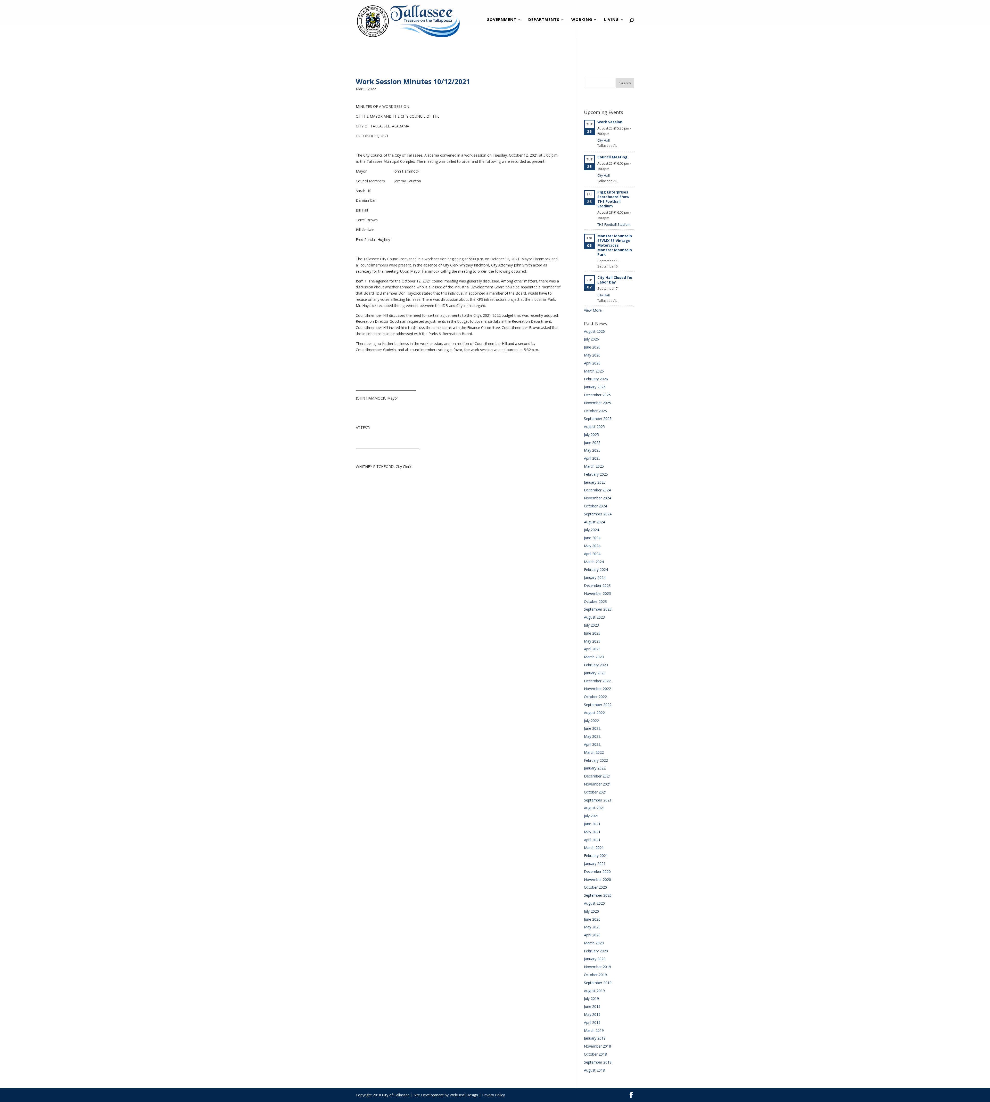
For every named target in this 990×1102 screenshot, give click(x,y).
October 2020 (595, 887)
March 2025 (594, 466)
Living (611, 20)
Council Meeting (612, 157)
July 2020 (591, 911)
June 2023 (592, 633)
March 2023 (594, 656)
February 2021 (596, 855)
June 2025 (592, 442)
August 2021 (594, 807)
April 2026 (592, 363)
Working (581, 20)
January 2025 (595, 482)
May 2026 (592, 355)
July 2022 (591, 720)
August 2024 (594, 522)
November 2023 (597, 593)
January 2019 (595, 1038)
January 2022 (595, 768)
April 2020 (592, 935)
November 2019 (597, 966)
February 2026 (596, 378)
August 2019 (594, 990)
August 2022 (594, 712)
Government (501, 20)
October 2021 (595, 792)
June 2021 (592, 823)
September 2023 (598, 609)
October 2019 (595, 974)
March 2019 (594, 1030)
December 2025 (597, 394)
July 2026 (591, 339)
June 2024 (592, 537)
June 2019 (592, 1006)
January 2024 (595, 577)
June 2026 (592, 347)
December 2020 (597, 871)
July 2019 (591, 998)
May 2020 (592, 927)
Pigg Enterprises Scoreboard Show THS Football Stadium (613, 199)
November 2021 (597, 784)
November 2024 (597, 498)
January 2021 (595, 863)
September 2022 (598, 704)
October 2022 (595, 696)
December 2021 (597, 776)
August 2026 (594, 331)
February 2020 (596, 951)
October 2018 (595, 1054)
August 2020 (594, 903)
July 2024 (591, 529)
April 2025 (592, 458)
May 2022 (592, 736)
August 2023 (594, 617)
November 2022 (597, 688)
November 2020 (597, 879)
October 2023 (595, 601)
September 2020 (598, 895)
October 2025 (595, 410)
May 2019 (592, 1014)
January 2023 (595, 672)
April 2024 (592, 553)
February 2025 (596, 474)
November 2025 (597, 402)
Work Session (609, 121)
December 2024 (597, 490)
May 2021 (592, 831)
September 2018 (598, 1062)
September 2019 (598, 982)
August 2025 (594, 426)
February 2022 (596, 760)
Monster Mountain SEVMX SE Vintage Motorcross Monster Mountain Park (614, 245)
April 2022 (592, 744)
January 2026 (595, 386)
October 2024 (595, 506)
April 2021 (592, 839)
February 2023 (596, 664)
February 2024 (596, 569)
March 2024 (594, 561)
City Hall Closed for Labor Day (615, 280)
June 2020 (592, 919)
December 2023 (597, 585)
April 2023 (592, 648)
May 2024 (592, 545)
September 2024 (598, 514)
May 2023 (592, 641)
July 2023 (591, 625)
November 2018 (597, 1046)
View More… (594, 310)
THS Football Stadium (613, 224)
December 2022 (597, 680)
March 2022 (594, 752)
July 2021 (591, 815)
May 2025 (592, 450)
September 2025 (598, 418)
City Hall (603, 140)
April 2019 (592, 1022)
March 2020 (594, 943)
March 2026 (594, 371)
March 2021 (594, 847)
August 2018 (594, 1070)
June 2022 (592, 728)
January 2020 (595, 958)
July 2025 (591, 434)
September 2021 (598, 800)
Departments (543, 20)
